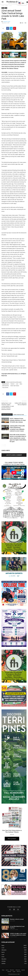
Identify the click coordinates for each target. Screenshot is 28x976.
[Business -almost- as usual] (5, 921)
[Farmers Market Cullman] (14, 537)
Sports (7, 970)
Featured (12, 383)
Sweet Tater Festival (14, 385)
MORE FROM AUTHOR (19, 414)
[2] (14, 55)
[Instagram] (14, 909)
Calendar (9, 971)
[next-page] (5, 445)
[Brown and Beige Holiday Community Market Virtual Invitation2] (14, 500)
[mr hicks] (14, 889)
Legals (14, 971)
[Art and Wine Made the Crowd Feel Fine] (5, 928)
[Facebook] (7, 28)
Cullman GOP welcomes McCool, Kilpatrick (21, 403)
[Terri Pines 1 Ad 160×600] (14, 756)
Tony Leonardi (5, 387)
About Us (19, 971)
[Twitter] (11, 28)
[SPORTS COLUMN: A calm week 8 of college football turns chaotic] (5, 935)
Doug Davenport (5, 383)
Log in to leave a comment (14, 455)
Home (2, 5)
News (7, 5)
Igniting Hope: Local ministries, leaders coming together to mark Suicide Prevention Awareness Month (7, 406)
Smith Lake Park (5, 385)
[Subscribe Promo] (14, 855)
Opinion (23, 970)
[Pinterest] (14, 28)
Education (12, 970)
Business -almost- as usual (17, 919)
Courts (3, 429)
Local (10, 5)
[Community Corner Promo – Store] (14, 696)
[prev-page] (2, 445)
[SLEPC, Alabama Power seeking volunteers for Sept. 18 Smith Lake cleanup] (5, 420)
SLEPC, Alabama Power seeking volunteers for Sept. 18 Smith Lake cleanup (18, 420)
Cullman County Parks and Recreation (14, 382)
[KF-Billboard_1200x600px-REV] (14, 875)
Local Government (4, 438)
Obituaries (18, 970)
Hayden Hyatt (6, 21)
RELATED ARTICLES (7, 414)
